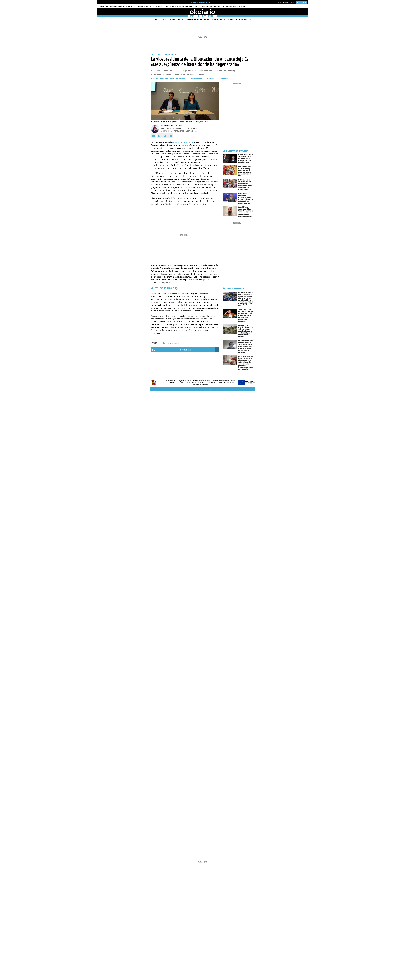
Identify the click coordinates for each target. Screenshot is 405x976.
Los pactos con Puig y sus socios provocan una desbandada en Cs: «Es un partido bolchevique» (190, 78)
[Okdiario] (202, 11)
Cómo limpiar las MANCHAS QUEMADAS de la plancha (124, 6)
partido (184, 145)
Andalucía (172, 20)
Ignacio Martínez (168, 126)
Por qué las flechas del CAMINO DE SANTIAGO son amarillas (212, 6)
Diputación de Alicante (182, 142)
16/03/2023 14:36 (167, 131)
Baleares (181, 20)
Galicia (222, 20)
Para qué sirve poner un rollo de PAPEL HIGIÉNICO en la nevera (184, 6)
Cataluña (164, 20)
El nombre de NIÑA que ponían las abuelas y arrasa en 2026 (155, 6)
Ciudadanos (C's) (165, 343)
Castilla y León (232, 20)
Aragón (206, 20)
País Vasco (214, 20)
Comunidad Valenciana (194, 20)
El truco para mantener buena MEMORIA (234, 6)
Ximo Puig (175, 343)
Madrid (156, 20)
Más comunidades (245, 20)
